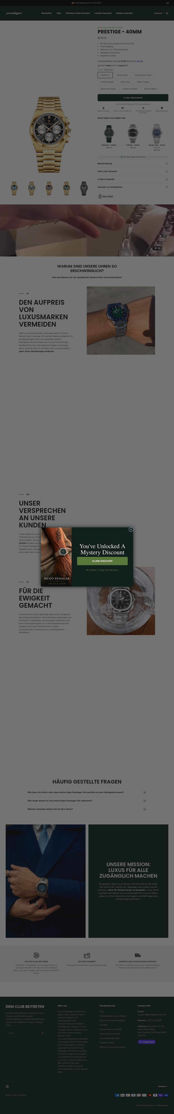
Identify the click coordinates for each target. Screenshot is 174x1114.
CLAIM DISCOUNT (102, 561)
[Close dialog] (131, 529)
